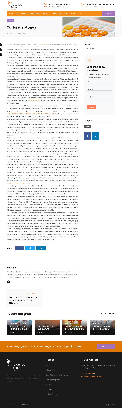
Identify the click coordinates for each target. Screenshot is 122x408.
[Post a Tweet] (30, 248)
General (10, 20)
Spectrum (57, 14)
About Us (49, 384)
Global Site (108, 13)
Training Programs (53, 380)
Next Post (31, 293)
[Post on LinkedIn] (41, 248)
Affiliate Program (52, 394)
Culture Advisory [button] (33, 14)
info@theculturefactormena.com (100, 4)
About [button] (66, 14)
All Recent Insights (108, 314)
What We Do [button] (20, 14)
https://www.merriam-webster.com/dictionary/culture (31, 114)
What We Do (50, 370)
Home (11, 14)
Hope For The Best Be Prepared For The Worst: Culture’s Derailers (23, 300)
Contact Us (76, 14)
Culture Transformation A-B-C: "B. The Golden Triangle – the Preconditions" (74, 329)
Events (45, 14)
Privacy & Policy (109, 405)
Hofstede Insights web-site (18, 183)
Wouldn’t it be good (45, 44)
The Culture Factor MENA (18, 404)
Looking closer (34, 100)
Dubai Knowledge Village (59, 4)
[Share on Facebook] (19, 248)
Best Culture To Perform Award (57, 375)
